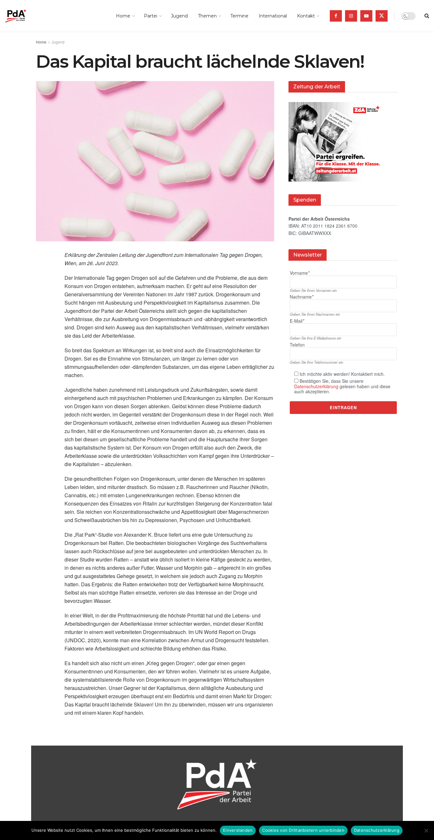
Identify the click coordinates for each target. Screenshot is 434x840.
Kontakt (306, 16)
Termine (239, 16)
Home (123, 16)
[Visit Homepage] (24, 16)
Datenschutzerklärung (316, 386)
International (273, 16)
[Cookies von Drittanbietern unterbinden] (426, 830)
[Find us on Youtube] (366, 16)
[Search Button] (426, 16)
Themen (207, 16)
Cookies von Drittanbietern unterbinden (303, 830)
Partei (150, 16)
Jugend (179, 16)
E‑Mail (297, 321)
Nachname (301, 297)
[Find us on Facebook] (336, 16)
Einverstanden (238, 830)
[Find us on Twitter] (382, 16)
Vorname (299, 273)
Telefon (297, 345)
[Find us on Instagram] (351, 16)
